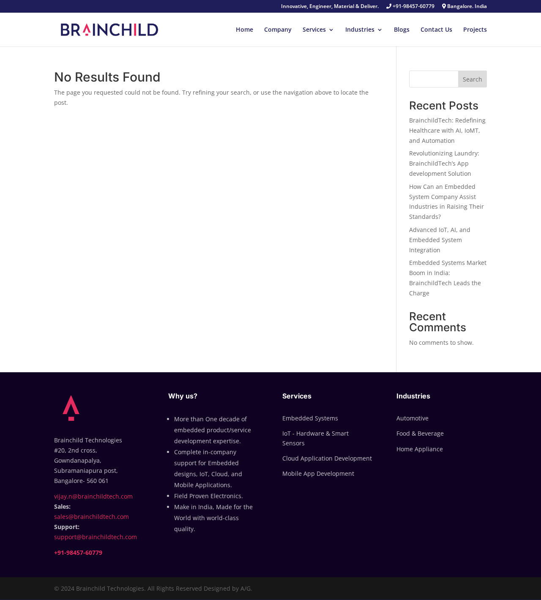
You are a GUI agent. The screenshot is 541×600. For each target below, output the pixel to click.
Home (244, 30)
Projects (475, 30)
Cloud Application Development (327, 458)
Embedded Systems (310, 418)
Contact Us (436, 30)
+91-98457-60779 (412, 7)
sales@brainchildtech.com (91, 517)
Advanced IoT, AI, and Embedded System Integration (439, 240)
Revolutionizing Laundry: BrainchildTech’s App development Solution (444, 163)
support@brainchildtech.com (95, 537)
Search (472, 79)
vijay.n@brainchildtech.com (93, 496)
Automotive (412, 418)
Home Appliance (419, 449)
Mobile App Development (318, 473)
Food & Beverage (420, 433)
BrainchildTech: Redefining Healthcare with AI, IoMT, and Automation (447, 130)
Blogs (402, 30)
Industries (359, 30)
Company (278, 30)
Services (314, 30)
